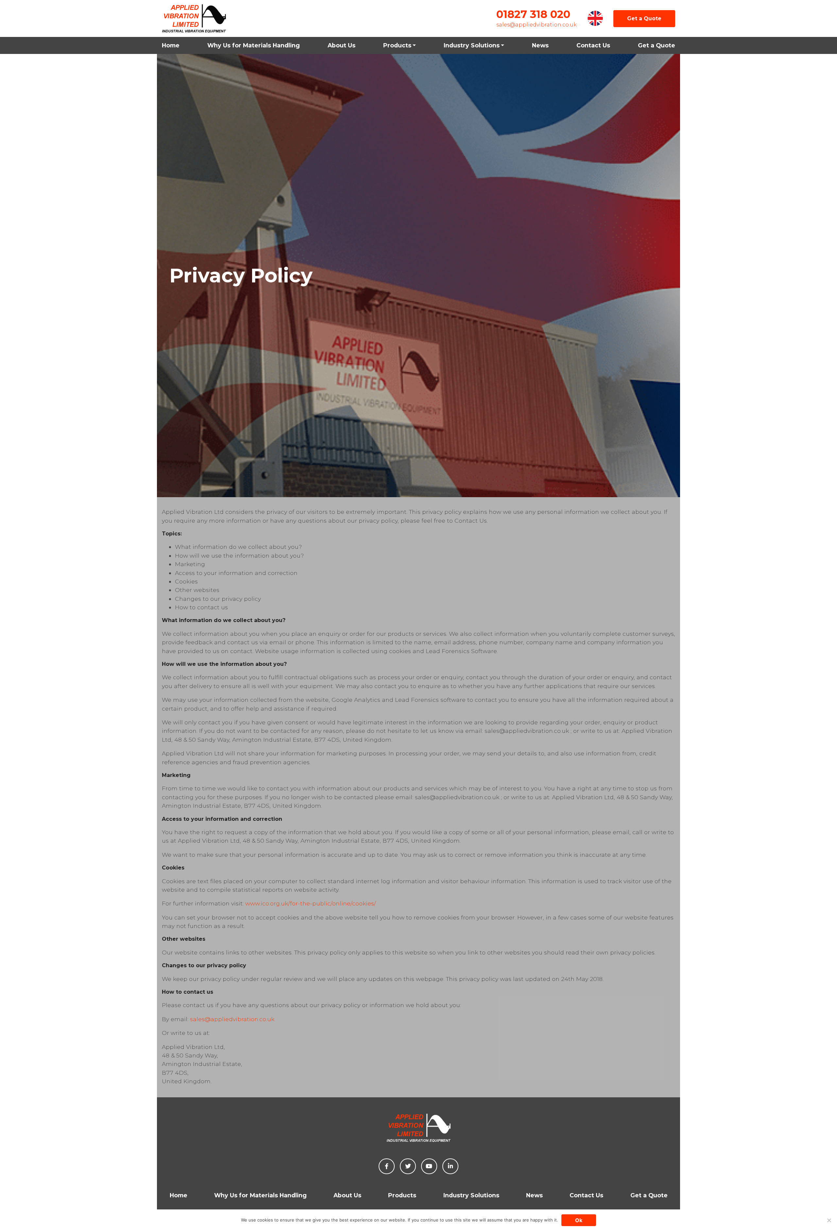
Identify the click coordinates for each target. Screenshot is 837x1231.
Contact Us (593, 45)
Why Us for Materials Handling (253, 45)
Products (397, 45)
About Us (341, 45)
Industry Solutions (472, 45)
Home (170, 45)
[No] (829, 1220)
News (540, 45)
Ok (578, 1220)
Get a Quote (644, 18)
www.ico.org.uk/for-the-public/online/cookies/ (310, 903)
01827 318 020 (533, 14)
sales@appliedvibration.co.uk (536, 25)
